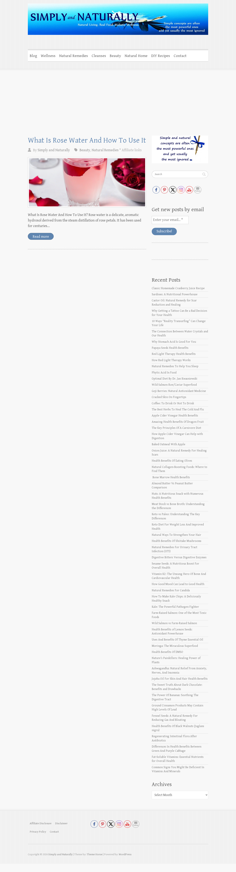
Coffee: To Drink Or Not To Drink (173, 403)
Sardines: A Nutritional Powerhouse (174, 294)
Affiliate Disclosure (40, 823)
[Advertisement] (118, 97)
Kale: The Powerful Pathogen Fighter (175, 607)
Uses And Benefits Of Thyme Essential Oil (177, 639)
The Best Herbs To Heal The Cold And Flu (178, 409)
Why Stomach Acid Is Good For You (174, 342)
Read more (41, 237)
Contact (180, 56)
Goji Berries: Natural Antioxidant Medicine (179, 391)
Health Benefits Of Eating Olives (172, 461)
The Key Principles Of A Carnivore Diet (176, 428)
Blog (33, 56)
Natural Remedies (73, 56)
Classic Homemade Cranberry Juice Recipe (178, 288)
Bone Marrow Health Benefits (171, 477)
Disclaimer (61, 823)
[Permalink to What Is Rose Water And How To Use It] (87, 182)
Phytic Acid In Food (164, 372)
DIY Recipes (160, 56)
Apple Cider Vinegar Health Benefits (175, 415)
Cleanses (99, 56)
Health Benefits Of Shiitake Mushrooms (176, 541)
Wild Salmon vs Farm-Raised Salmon (174, 623)
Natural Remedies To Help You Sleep (175, 366)
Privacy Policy (38, 831)
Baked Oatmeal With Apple (168, 444)
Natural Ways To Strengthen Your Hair (176, 535)
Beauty (115, 56)
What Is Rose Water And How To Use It (87, 140)
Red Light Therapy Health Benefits (174, 354)
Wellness (48, 56)
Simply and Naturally (54, 150)
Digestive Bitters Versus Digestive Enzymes (179, 557)
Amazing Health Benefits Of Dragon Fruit (178, 422)
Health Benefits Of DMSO (167, 652)
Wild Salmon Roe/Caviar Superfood (174, 385)
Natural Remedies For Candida (171, 590)
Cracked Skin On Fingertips (169, 397)
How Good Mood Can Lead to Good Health (178, 584)
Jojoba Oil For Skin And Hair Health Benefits (180, 679)
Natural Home (136, 56)
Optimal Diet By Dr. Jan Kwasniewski (174, 378)
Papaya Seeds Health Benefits (170, 348)
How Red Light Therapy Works (171, 360)
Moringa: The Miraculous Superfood (175, 646)
